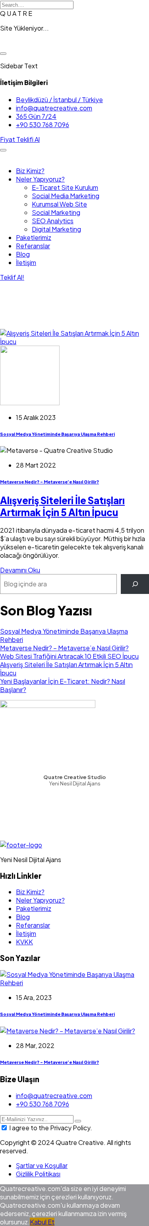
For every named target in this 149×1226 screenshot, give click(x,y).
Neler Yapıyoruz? (40, 179)
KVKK (24, 942)
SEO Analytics (53, 221)
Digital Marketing (56, 229)
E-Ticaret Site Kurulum (65, 187)
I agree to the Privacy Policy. (50, 1128)
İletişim (26, 262)
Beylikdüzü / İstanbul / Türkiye (59, 99)
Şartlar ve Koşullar (42, 1165)
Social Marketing (56, 212)
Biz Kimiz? (30, 170)
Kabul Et (42, 1222)
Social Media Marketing (65, 195)
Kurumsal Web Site (59, 204)
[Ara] (135, 584)
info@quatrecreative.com (54, 108)
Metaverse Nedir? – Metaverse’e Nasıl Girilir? (49, 481)
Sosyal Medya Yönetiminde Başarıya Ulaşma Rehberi (57, 434)
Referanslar (33, 246)
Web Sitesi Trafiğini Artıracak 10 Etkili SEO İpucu (69, 656)
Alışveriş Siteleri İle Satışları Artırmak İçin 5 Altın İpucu (62, 506)
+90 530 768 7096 (42, 124)
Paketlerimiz (33, 237)
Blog (23, 254)
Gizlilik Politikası (38, 1174)
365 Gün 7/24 (36, 116)
